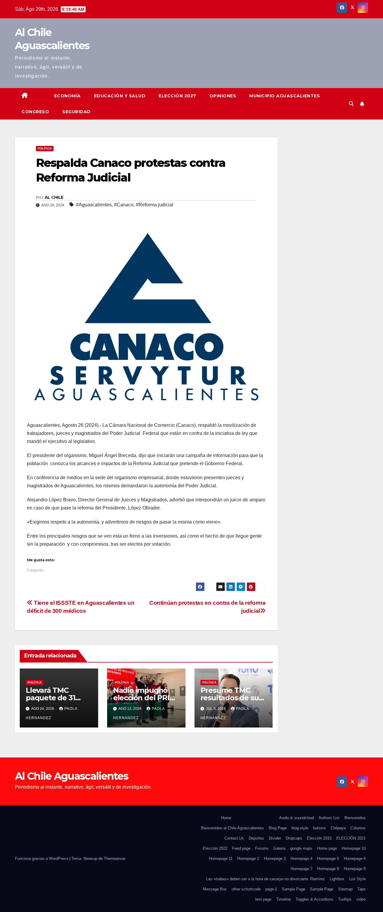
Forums (261, 848)
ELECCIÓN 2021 (351, 838)
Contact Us (234, 838)
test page (263, 899)
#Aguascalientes (94, 204)
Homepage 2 (248, 858)
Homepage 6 (355, 858)
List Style (357, 879)
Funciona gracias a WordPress (42, 858)
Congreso (35, 111)
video (361, 899)
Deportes (256, 838)
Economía (67, 96)
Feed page (241, 848)
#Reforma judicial (154, 204)
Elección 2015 (319, 838)
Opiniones (222, 96)
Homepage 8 (328, 868)
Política (45, 148)
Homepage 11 (220, 858)
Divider (275, 838)
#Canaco (123, 204)
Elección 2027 (177, 96)
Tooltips (345, 899)
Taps (361, 889)
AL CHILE (54, 197)
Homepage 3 (275, 858)
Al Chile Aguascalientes (71, 776)
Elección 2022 (215, 848)
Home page (327, 848)
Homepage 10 (354, 848)
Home (226, 818)
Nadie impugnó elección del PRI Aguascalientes (141, 698)
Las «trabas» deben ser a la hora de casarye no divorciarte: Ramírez (265, 879)
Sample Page (293, 889)
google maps (301, 848)
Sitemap (345, 889)
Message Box (215, 889)
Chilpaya (338, 828)
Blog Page (278, 828)
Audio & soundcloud (296, 818)
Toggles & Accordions (314, 899)
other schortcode (246, 889)
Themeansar (114, 858)
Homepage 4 (301, 858)
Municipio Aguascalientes (284, 96)
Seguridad (76, 111)
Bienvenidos (355, 818)
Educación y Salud (120, 96)
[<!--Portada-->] (41, 91)
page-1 (271, 889)
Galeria (279, 848)
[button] (351, 103)
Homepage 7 (301, 868)
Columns (358, 828)
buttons (319, 828)
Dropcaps (294, 838)
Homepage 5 (328, 858)
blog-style (299, 828)
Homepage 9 (355, 868)
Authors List (329, 818)
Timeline (283, 899)
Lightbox (337, 879)
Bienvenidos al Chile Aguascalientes (232, 828)
